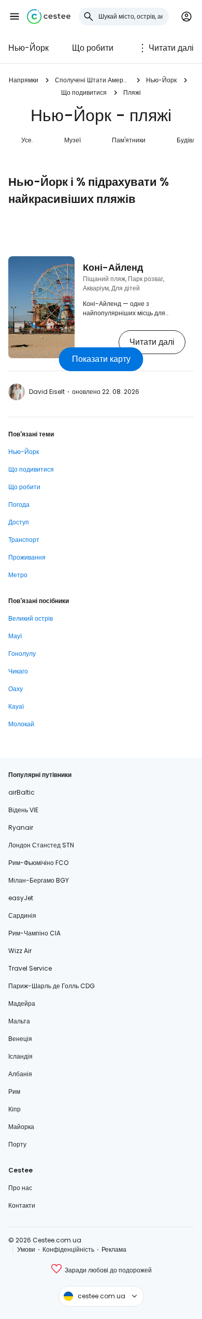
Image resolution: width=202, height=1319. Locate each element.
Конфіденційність (68, 1249)
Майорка (21, 1126)
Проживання (27, 557)
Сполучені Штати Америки (92, 80)
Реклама (114, 1249)
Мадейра (21, 1003)
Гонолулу (22, 653)
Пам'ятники (129, 140)
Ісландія (20, 1056)
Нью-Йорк (28, 48)
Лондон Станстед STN (41, 845)
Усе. (27, 140)
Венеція (20, 1038)
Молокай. (22, 724)
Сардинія (22, 915)
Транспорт (23, 539)
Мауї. (15, 636)
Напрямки (23, 80)
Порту (17, 1144)
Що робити (92, 48)
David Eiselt (47, 391)
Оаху (15, 688)
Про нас (20, 1187)
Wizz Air (20, 950)
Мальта (19, 1021)
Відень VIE (23, 809)
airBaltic (21, 792)
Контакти (21, 1205)
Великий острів (30, 618)
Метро (17, 574)
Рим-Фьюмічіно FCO (38, 862)
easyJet (20, 897)
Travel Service (30, 968)
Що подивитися (84, 92)
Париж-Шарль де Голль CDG (51, 985)
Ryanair (20, 827)
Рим (14, 1091)
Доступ (18, 522)
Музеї (72, 140)
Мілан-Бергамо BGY (38, 880)
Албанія (20, 1073)
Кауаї (16, 706)
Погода (19, 504)
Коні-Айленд (113, 267)
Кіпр (14, 1109)
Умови (26, 1249)
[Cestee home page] (48, 16)
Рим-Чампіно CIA (34, 933)
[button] (14, 16)
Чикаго (18, 671)
